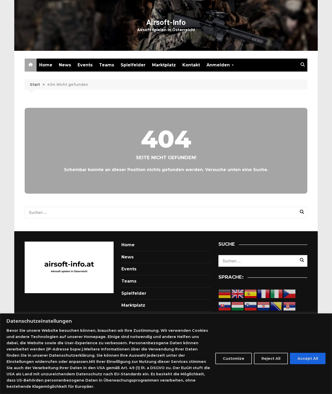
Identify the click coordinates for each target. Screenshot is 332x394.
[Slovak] (224, 306)
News (65, 64)
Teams (106, 64)
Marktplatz (164, 64)
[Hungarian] (237, 306)
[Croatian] (263, 306)
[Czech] (289, 293)
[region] (166, 353)
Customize (233, 358)
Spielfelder (133, 64)
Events (85, 64)
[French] (263, 293)
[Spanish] (250, 293)
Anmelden (218, 64)
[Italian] (276, 293)
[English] (237, 293)
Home (45, 64)
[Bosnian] (276, 306)
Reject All (270, 358)
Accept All (308, 358)
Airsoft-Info (166, 22)
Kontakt (191, 64)
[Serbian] (289, 306)
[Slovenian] (250, 306)
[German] (224, 293)
